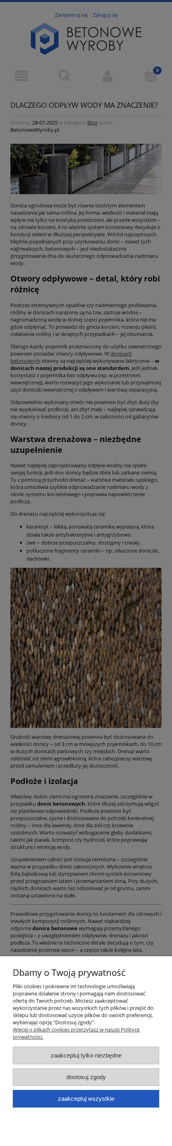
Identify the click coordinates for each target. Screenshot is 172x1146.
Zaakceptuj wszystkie (86, 1098)
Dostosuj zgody (86, 1077)
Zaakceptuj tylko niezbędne (86, 1055)
